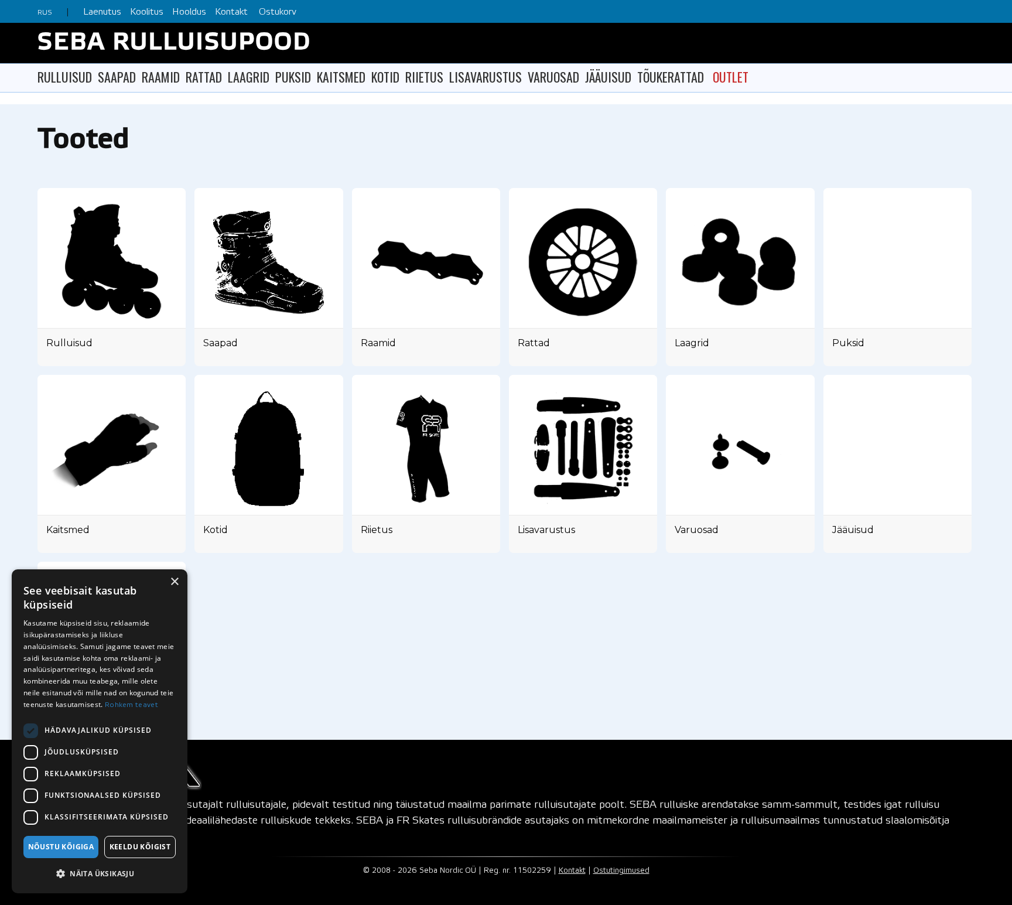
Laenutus (102, 12)
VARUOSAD (553, 76)
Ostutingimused (621, 871)
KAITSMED (341, 76)
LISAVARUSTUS (485, 76)
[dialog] (99, 731)
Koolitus (146, 12)
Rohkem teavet (131, 705)
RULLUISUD (64, 76)
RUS (44, 12)
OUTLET (730, 76)
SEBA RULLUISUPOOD (174, 43)
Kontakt (231, 12)
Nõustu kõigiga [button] (61, 847)
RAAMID (161, 76)
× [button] (174, 582)
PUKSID (293, 76)
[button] (99, 874)
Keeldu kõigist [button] (140, 847)
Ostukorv (277, 12)
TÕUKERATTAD (670, 76)
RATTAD (204, 76)
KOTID (385, 76)
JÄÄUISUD (608, 76)
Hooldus (189, 12)
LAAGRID (248, 76)
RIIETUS (424, 76)
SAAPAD (117, 76)
